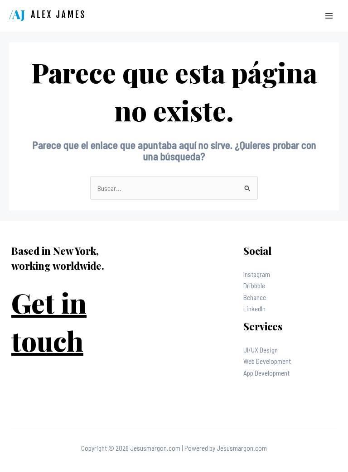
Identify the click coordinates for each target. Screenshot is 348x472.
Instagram (256, 274)
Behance (254, 297)
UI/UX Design (260, 349)
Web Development (267, 361)
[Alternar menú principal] (329, 15)
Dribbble (254, 285)
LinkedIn (254, 308)
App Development (266, 372)
